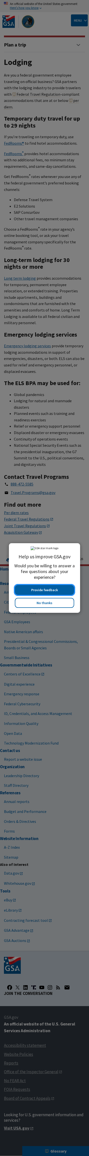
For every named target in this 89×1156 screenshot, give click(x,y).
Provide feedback (44, 590)
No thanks (44, 603)
